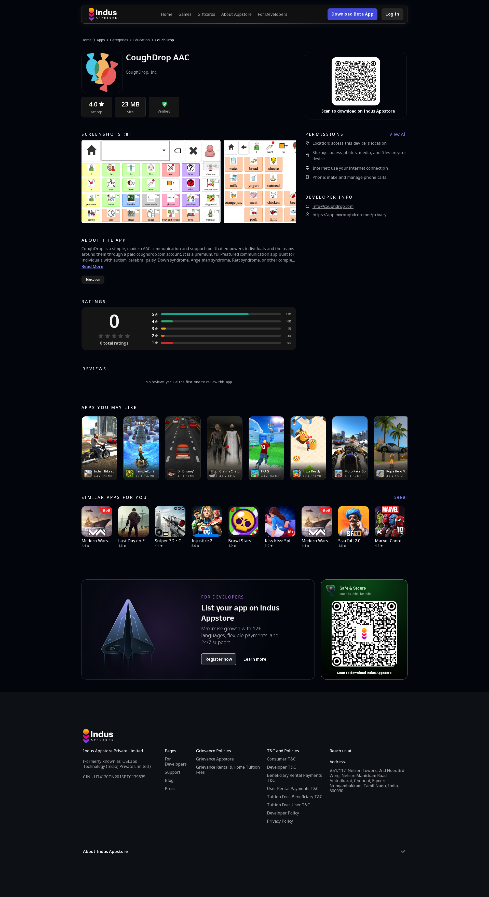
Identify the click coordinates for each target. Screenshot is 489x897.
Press (170, 788)
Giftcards (206, 14)
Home (166, 14)
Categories (119, 39)
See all (401, 497)
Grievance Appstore (215, 759)
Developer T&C (281, 767)
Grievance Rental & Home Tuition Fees (228, 770)
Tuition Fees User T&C (288, 804)
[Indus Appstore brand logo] (103, 14)
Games (185, 14)
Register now (219, 659)
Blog (169, 780)
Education (141, 39)
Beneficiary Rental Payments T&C (294, 778)
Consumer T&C (281, 759)
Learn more (254, 659)
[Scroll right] (400, 448)
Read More (92, 266)
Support (172, 772)
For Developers (272, 14)
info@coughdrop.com (333, 206)
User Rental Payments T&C (293, 788)
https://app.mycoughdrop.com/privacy (349, 215)
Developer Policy (283, 813)
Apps (101, 39)
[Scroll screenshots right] (286, 181)
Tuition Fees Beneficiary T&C (294, 796)
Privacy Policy (280, 821)
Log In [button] (392, 14)
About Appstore (236, 14)
